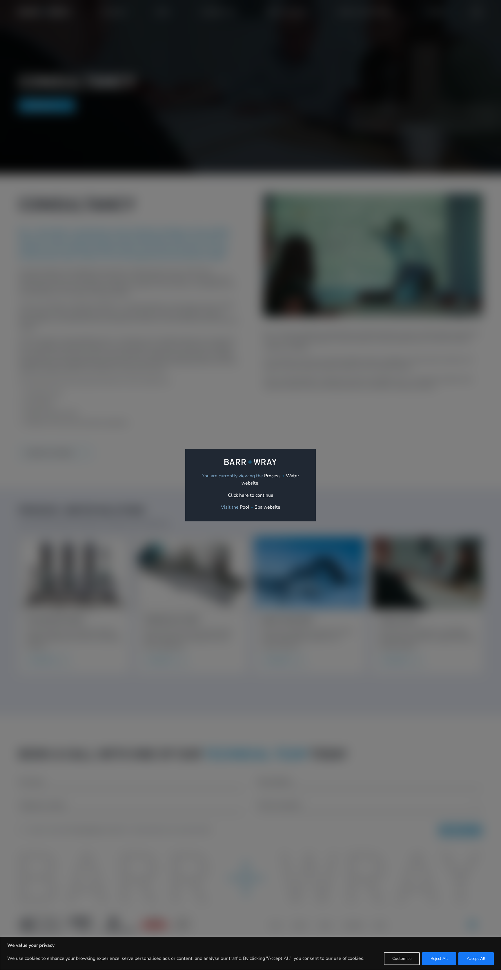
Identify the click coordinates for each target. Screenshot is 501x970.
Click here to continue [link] (250, 495)
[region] (250, 953)
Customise (401, 958)
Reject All (439, 958)
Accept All (476, 958)
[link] (260, 507)
